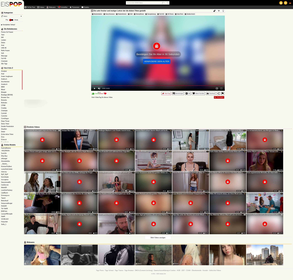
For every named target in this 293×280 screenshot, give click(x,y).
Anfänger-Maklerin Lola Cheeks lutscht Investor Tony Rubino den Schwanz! (115, 130)
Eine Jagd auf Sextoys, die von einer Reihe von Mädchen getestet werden (152, 215)
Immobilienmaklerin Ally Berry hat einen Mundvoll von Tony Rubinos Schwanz (226, 130)
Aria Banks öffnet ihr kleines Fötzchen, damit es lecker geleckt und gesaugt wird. (226, 172)
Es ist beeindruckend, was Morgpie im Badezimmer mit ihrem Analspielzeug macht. (263, 130)
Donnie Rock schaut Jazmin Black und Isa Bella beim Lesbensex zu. (152, 130)
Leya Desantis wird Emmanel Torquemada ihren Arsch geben (189, 194)
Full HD (4, 58)
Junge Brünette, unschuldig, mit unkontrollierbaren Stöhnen (152, 151)
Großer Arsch (191, 14)
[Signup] (281, 3)
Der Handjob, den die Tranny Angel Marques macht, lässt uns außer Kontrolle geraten (78, 151)
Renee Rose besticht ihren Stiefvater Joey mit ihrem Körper (189, 172)
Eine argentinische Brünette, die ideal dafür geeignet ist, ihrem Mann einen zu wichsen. (263, 172)
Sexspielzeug (151, 14)
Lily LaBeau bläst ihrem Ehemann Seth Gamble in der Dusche (115, 215)
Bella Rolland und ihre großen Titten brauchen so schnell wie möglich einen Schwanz (152, 194)
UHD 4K (4, 48)
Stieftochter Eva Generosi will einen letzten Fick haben (263, 194)
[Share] (218, 93)
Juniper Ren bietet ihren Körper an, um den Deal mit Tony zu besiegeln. (78, 130)
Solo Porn (180, 14)
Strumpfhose (140, 14)
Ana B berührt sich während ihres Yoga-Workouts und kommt (115, 151)
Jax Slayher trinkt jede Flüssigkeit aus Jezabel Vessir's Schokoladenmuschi (115, 194)
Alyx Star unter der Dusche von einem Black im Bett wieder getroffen (189, 215)
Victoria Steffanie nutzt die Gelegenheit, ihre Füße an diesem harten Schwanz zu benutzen (263, 215)
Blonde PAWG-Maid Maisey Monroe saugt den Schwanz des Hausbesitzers (189, 151)
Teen (3, 35)
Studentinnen (122, 14)
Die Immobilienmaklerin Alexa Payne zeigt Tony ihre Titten (189, 130)
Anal (3, 45)
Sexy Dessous (110, 14)
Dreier (3, 42)
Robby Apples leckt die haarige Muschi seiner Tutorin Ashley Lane (78, 215)
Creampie (4, 61)
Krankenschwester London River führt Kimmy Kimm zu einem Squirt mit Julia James (41, 172)
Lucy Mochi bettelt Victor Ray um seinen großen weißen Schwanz (115, 172)
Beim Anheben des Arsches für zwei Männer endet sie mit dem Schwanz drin (78, 194)
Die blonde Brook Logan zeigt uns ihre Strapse (41, 130)
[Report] (222, 93)
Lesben (3, 40)
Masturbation (98, 14)
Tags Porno (100, 270)
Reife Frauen (5, 50)
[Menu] (285, 3)
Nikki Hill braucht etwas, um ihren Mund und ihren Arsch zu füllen (226, 194)
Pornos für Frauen (7, 32)
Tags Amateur (129, 270)
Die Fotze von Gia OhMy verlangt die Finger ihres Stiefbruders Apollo (78, 172)
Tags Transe (119, 270)
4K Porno (170, 14)
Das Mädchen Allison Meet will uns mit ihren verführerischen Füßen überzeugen (226, 215)
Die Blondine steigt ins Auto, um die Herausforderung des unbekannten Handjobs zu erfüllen (41, 194)
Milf (2, 37)
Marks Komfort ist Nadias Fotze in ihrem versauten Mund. (41, 215)
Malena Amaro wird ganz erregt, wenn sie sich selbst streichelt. (41, 151)
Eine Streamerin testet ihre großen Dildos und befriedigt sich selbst (152, 172)
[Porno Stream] (12, 4)
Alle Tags (4, 64)
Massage (4, 56)
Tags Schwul (109, 270)
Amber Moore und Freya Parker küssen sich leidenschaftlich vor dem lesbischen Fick (263, 151)
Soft (2, 53)
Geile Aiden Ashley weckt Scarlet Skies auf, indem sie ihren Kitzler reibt (226, 151)
